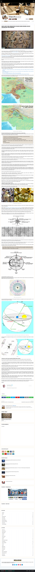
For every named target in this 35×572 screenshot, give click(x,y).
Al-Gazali (17, 533)
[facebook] (13, 564)
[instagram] (18, 564)
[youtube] (20, 564)
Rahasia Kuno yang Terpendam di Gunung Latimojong (13, 207)
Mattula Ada (17, 546)
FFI (17, 515)
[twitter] (14, 564)
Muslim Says (17, 547)
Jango (17, 545)
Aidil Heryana (17, 532)
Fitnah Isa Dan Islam (17, 521)
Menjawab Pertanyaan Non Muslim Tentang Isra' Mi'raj (12, 471)
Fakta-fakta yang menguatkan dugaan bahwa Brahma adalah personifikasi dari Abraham (19, 21)
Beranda (3, 24)
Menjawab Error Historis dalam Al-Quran (10, 475)
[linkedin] (22, 564)
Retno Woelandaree (17, 551)
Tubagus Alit (14, 405)
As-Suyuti (17, 537)
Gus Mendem (17, 541)
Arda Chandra (17, 536)
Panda (17, 550)
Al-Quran (17, 512)
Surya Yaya (17, 554)
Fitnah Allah (17, 517)
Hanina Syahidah (17, 542)
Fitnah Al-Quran (17, 516)
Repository (5, 24)
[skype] (16, 564)
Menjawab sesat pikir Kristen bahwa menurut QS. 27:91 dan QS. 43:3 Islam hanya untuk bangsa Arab (17, 467)
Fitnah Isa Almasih (17, 520)
